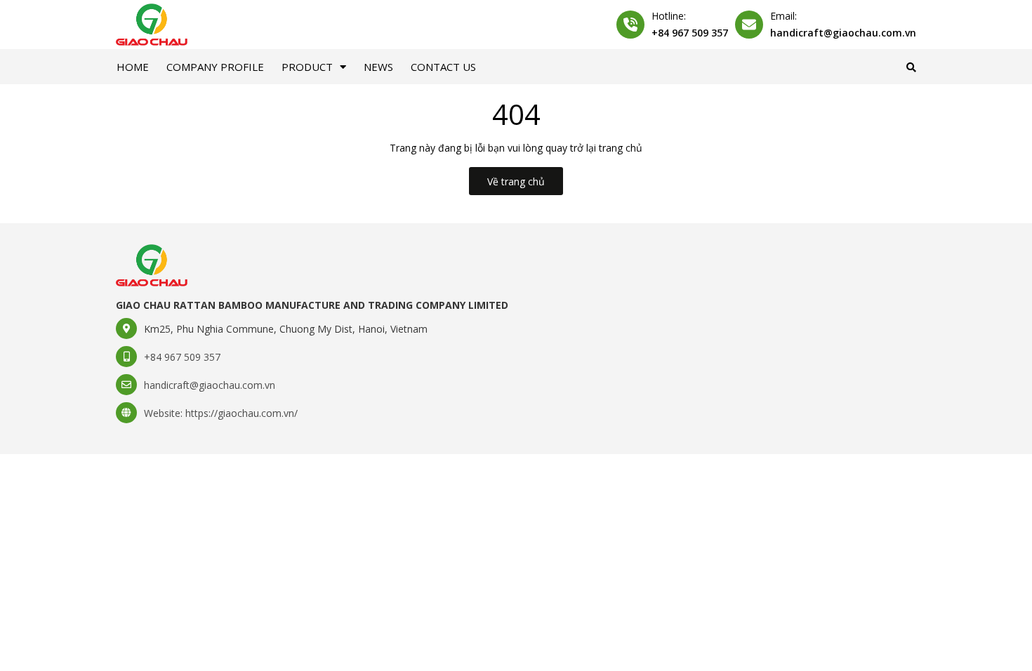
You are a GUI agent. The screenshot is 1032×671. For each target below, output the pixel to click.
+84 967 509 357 (689, 32)
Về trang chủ (516, 181)
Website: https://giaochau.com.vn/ (221, 413)
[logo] (151, 264)
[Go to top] (857, 636)
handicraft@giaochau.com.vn (843, 32)
